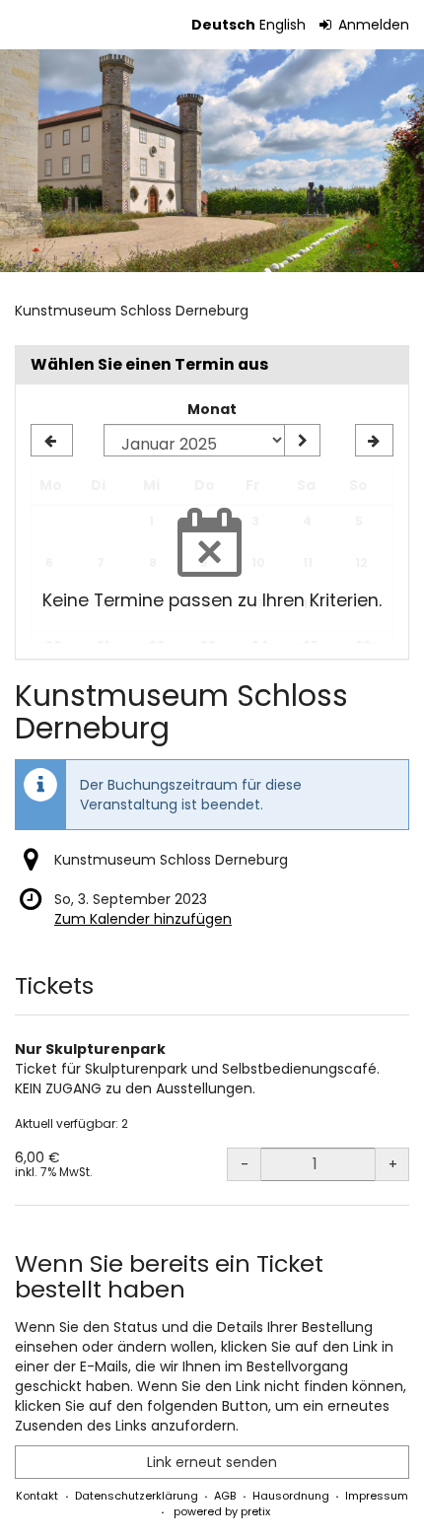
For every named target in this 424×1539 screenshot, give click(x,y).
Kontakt (37, 1496)
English (282, 25)
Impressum (376, 1496)
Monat (212, 409)
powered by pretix (222, 1511)
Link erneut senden (212, 1462)
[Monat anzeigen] (301, 440)
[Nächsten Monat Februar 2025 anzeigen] (374, 440)
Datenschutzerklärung (136, 1496)
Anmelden (371, 25)
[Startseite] (212, 160)
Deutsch (223, 25)
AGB (225, 1496)
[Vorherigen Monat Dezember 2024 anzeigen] (52, 440)
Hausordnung (290, 1496)
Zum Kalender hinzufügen (143, 919)
